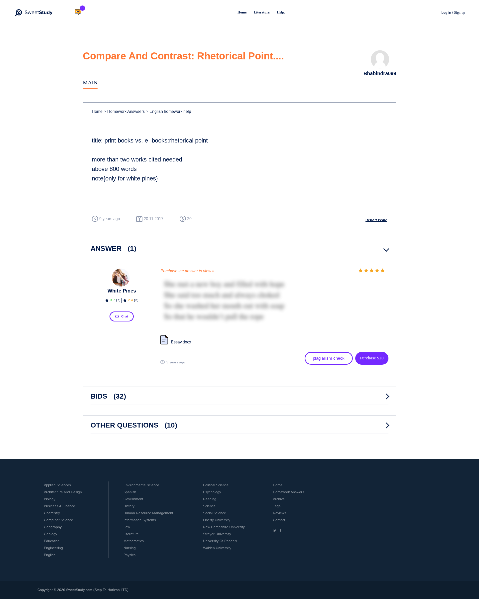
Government (133, 499)
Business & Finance (59, 506)
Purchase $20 (372, 358)
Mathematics (133, 541)
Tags (276, 506)
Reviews (279, 513)
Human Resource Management (148, 513)
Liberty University (216, 520)
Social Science (214, 513)
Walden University (217, 548)
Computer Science (58, 520)
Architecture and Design (63, 492)
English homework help (168, 111)
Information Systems (139, 520)
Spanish (129, 492)
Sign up (459, 12)
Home (97, 111)
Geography (53, 527)
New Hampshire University (224, 527)
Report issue (376, 220)
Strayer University (217, 534)
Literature (131, 534)
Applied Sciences (57, 485)
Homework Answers (288, 492)
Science (209, 506)
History (128, 506)
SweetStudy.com (79, 590)
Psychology (212, 492)
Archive (279, 499)
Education (52, 541)
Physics (129, 555)
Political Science (216, 485)
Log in (446, 12)
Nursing (129, 548)
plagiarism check (329, 358)
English (49, 555)
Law (126, 527)
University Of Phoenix (220, 541)
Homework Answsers (124, 111)
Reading (209, 499)
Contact (279, 520)
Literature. (262, 12)
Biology (49, 499)
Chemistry (52, 513)
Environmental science (141, 485)
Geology (50, 534)
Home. (242, 12)
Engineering (53, 548)
